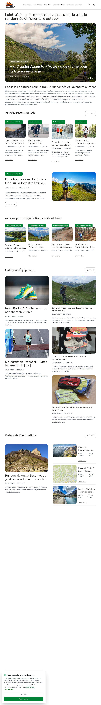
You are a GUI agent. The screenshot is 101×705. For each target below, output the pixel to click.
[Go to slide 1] (88, 78)
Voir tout (90, 113)
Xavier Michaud (33, 146)
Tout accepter (23, 699)
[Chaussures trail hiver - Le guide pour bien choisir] (50, 52)
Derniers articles (27, 4)
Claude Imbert (79, 250)
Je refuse (24, 694)
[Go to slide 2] (90, 78)
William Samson (15, 76)
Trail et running (38, 4)
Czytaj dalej (11, 204)
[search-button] (89, 5)
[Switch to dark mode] (94, 4)
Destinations (47, 4)
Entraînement (69, 4)
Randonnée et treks (58, 4)
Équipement (78, 4)
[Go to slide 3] (92, 78)
